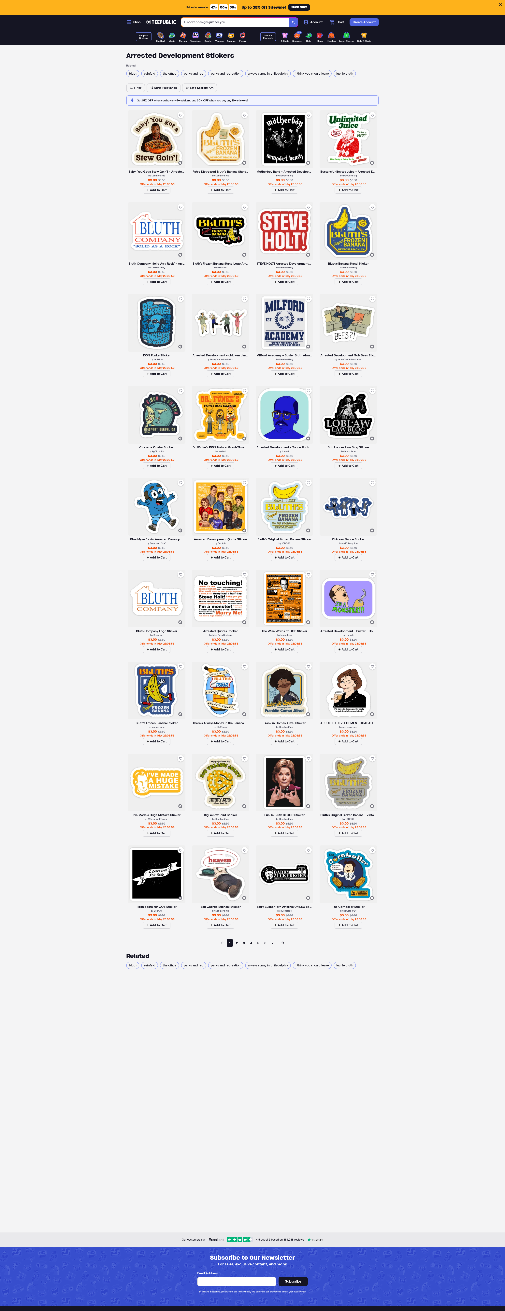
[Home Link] (161, 22)
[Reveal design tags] (180, 163)
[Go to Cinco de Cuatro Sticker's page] (156, 415)
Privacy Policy (244, 1291)
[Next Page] (282, 943)
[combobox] (235, 22)
